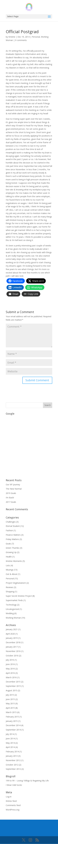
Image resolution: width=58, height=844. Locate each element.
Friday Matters (12, 539)
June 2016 (10, 664)
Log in (8, 796)
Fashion (9, 530)
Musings (9, 569)
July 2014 (10, 734)
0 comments (21, 40)
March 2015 (11, 712)
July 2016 (10, 659)
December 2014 (13, 725)
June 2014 (10, 738)
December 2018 (13, 642)
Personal (36, 36)
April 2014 (10, 747)
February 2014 (12, 751)
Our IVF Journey (13, 484)
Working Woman (13, 617)
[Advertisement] (29, 445)
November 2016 (13, 651)
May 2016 (10, 668)
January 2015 (12, 721)
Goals (8, 543)
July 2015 (10, 694)
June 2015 (10, 699)
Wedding (10, 613)
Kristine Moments (14, 561)
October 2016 (12, 655)
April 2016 (10, 673)
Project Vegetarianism (16, 583)
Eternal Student (13, 526)
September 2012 (13, 769)
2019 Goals (11, 493)
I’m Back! (10, 497)
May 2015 (10, 703)
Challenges (11, 521)
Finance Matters (13, 534)
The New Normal (14, 488)
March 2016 (11, 677)
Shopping (10, 591)
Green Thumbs (12, 548)
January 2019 (12, 638)
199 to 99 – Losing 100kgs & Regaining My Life (27, 780)
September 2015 (13, 686)
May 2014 (10, 743)
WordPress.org (12, 809)
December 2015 (13, 681)
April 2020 (10, 633)
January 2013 (12, 756)
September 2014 (13, 729)
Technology (11, 604)
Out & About (11, 574)
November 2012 (13, 760)
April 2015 (10, 708)
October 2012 (12, 764)
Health (9, 556)
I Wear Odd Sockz (14, 785)
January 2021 (12, 629)
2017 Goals (11, 502)
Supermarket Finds (14, 600)
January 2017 (12, 646)
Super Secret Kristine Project (19, 596)
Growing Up (11, 552)
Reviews (9, 587)
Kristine (11, 36)
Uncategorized (12, 609)
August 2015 (11, 690)
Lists (8, 565)
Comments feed (13, 805)
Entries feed (11, 801)
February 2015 (12, 716)
